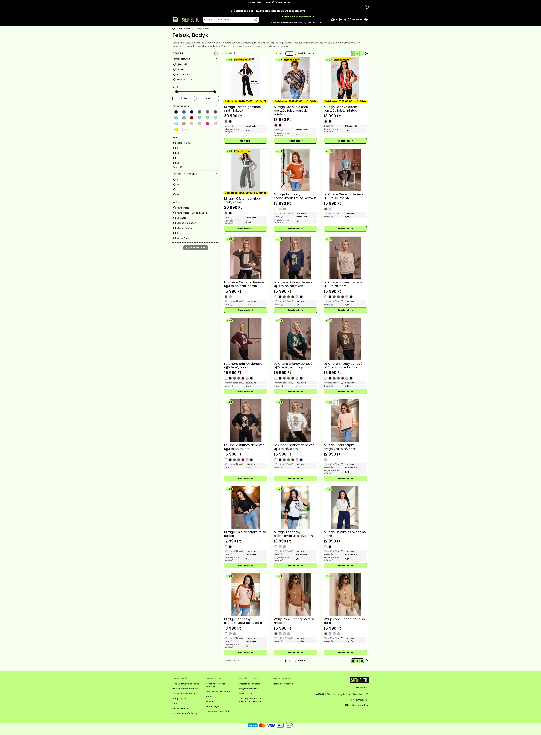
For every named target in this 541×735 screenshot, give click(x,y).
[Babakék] (280, 634)
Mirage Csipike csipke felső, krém (345, 534)
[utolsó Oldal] (314, 53)
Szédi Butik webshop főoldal (185, 683)
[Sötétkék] (301, 297)
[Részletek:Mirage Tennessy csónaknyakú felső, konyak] (295, 170)
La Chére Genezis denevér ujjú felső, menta (344, 196)
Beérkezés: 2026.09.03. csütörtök (245, 101)
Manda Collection (186, 223)
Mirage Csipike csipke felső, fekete (245, 534)
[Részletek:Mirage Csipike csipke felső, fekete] (245, 507)
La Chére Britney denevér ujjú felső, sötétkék (294, 284)
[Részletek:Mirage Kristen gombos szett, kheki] (245, 170)
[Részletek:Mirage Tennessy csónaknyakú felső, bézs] (245, 594)
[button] (177, 167)
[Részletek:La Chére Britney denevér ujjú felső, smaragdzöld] (295, 339)
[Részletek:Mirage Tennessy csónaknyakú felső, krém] (295, 507)
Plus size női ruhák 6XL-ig (184, 713)
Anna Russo (183, 207)
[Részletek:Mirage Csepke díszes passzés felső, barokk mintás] (295, 78)
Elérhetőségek (213, 706)
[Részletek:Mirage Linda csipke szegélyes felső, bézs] (345, 420)
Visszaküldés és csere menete (297, 16)
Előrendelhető (184, 74)
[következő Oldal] (309, 53)
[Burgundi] (293, 297)
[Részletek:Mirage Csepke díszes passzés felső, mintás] (345, 78)
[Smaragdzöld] (289, 297)
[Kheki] (226, 121)
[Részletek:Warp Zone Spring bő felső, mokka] (295, 594)
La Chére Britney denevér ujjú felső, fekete (244, 447)
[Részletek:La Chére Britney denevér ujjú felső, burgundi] (245, 339)
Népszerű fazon (185, 79)
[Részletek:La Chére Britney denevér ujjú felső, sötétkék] (295, 258)
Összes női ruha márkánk (184, 693)
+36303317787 (314, 22)
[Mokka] (289, 634)
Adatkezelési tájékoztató (218, 691)
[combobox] (231, 20)
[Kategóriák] (175, 19)
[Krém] (276, 209)
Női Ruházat (185, 29)
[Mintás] (276, 125)
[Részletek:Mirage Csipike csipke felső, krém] (345, 507)
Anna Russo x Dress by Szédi (192, 212)
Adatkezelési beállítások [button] (217, 711)
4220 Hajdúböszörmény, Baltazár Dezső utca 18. (251, 700)
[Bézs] (280, 209)
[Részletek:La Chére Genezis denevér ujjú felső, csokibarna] (245, 258)
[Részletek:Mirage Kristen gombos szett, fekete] (245, 78)
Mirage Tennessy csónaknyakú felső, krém (293, 534)
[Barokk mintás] (280, 125)
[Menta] (330, 209)
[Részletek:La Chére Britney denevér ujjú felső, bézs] (345, 258)
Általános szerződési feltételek (216, 685)
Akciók (180, 69)
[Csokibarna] (326, 209)
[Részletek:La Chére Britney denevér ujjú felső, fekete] (245, 420)
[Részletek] (245, 141)
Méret (229, 126)
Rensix (180, 233)
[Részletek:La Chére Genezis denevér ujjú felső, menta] (345, 170)
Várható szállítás (284, 213)
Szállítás (210, 701)
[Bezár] (367, 7)
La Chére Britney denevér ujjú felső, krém (294, 447)
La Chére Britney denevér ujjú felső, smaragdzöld (294, 366)
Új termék (182, 64)
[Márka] (216, 202)
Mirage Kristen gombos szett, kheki (242, 200)
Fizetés (209, 696)
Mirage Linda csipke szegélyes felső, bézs (340, 447)
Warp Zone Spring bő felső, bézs (344, 621)
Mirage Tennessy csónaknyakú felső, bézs (243, 621)
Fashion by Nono (180, 708)
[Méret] (216, 137)
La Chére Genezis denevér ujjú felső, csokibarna (244, 284)
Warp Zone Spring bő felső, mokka (295, 621)
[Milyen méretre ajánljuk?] (216, 174)
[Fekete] (230, 121)
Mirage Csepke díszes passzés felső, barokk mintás (291, 111)
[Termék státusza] (216, 59)
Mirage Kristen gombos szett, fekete (242, 109)
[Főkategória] (173, 29)
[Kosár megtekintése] (366, 19)
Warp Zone (183, 238)
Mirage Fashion (185, 228)
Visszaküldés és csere (249, 683)
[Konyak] (284, 209)
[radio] (353, 53)
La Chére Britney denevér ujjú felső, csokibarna (344, 366)
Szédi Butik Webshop (283, 683)
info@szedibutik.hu (248, 688)
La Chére (182, 218)
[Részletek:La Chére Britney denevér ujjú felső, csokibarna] (345, 339)
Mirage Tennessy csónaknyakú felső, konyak (295, 196)
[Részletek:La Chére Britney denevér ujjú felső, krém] (295, 420)
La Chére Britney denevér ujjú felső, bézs (344, 284)
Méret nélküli (184, 143)
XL (178, 163)
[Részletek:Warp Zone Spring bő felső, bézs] (345, 594)
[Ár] (216, 87)
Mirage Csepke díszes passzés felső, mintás (341, 109)
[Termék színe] (216, 106)
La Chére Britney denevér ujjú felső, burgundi (244, 366)
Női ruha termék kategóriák (185, 688)
